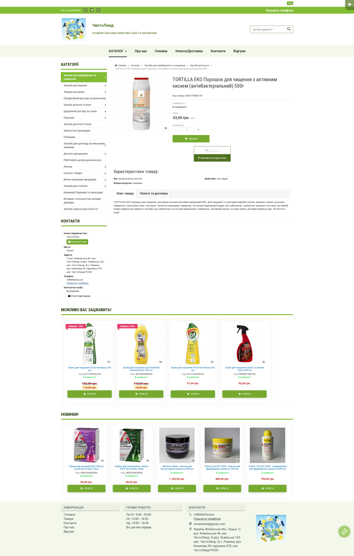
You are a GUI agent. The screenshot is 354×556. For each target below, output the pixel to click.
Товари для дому (74, 92)
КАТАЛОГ (116, 51)
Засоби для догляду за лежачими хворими (84, 145)
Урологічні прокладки (77, 130)
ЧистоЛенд (103, 25)
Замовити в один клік (212, 158)
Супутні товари (73, 173)
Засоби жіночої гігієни (77, 104)
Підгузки (69, 117)
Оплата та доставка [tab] (154, 193)
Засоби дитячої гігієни (77, 124)
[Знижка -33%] (141, 343)
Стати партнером (80, 296)
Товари (68, 519)
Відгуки (239, 51)
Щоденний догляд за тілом (80, 111)
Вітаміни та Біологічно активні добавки (82, 200)
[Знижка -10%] (89, 343)
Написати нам (78, 241)
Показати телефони (279, 10)
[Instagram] (85, 10)
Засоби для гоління (75, 186)
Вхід (290, 3)
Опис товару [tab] (125, 193)
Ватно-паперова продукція (80, 179)
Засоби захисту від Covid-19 (81, 209)
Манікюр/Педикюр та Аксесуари (83, 192)
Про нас (141, 51)
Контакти (218, 51)
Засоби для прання (75, 85)
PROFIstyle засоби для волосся (82, 160)
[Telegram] (92, 10)
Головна (161, 51)
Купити (192, 138)
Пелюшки (69, 137)
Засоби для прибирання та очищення (80, 77)
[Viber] (98, 10)
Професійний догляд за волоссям (84, 98)
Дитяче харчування (76, 153)
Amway (68, 166)
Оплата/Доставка (189, 51)
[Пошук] (289, 29)
